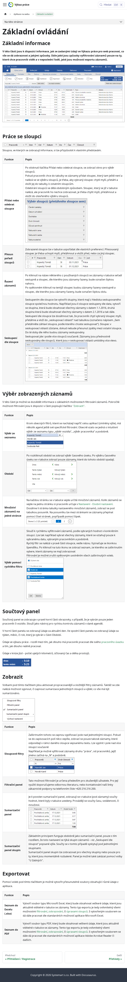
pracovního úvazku (112, 642)
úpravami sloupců (77, 911)
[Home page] (5, 14)
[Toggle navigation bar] (4, 4)
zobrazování (55, 911)
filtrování (42, 911)
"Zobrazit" (79, 406)
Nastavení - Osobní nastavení (96, 504)
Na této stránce (13, 22)
